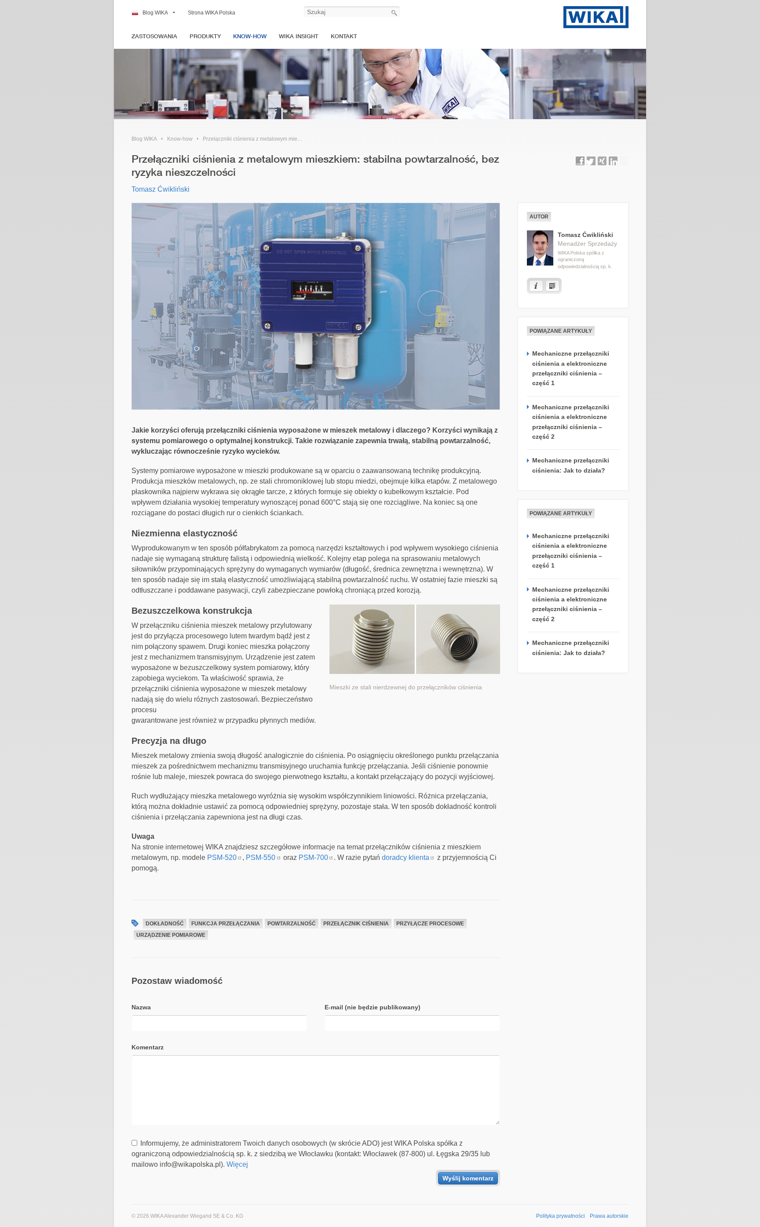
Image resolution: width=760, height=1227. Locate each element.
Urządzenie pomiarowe (170, 935)
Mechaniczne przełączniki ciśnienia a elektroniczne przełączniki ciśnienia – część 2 (570, 422)
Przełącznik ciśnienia (356, 924)
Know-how (250, 36)
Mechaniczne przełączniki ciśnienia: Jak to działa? (570, 465)
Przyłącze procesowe (430, 924)
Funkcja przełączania (225, 924)
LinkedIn (613, 161)
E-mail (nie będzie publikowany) (372, 1007)
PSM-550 (260, 857)
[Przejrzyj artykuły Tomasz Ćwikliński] (552, 285)
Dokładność (165, 924)
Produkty (205, 36)
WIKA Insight (298, 36)
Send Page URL (624, 161)
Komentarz (148, 1047)
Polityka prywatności (560, 1216)
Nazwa (141, 1007)
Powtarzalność (291, 924)
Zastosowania (154, 36)
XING (602, 161)
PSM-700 (313, 857)
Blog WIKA (155, 13)
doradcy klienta (405, 857)
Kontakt (344, 36)
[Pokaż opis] (536, 285)
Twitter (591, 161)
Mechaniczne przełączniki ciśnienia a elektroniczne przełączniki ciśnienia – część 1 (570, 368)
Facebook (580, 161)
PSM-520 (222, 857)
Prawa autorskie (609, 1216)
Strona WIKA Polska (211, 13)
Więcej (237, 1164)
